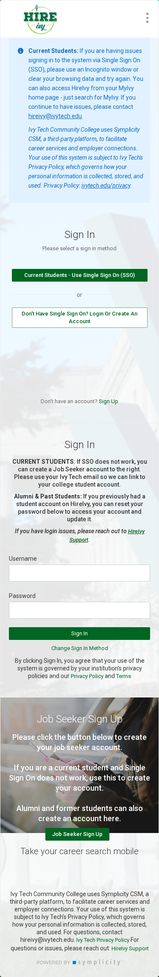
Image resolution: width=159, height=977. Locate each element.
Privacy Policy (87, 676)
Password (22, 595)
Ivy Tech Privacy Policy (103, 940)
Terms (123, 676)
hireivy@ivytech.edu (55, 116)
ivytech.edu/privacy (105, 185)
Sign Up (108, 401)
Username (23, 558)
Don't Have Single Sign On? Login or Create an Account (79, 317)
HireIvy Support (130, 948)
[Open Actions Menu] (147, 17)
